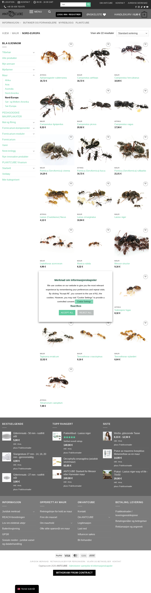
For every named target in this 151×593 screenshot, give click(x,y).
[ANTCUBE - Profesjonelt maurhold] (12, 14)
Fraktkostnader (24, 448)
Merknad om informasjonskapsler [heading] (75, 280)
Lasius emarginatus (86, 217)
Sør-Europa (10, 106)
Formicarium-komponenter (16, 128)
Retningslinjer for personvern (67, 562)
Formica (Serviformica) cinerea (55, 171)
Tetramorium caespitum (51, 403)
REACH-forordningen (13, 517)
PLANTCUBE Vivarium (14, 162)
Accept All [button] (67, 313)
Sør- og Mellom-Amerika (17, 102)
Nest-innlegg (9, 151)
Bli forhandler (85, 540)
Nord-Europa (11, 97)
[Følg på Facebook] (136, 7)
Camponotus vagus (123, 124)
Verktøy (6, 174)
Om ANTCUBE (106, 3)
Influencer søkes (86, 534)
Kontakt (120, 3)
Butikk (34, 20)
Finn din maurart (48, 517)
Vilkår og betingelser (99, 562)
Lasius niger (120, 217)
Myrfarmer (7, 69)
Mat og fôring (9, 122)
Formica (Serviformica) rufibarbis (130, 171)
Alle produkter (9, 58)
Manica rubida (84, 263)
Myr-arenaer (8, 63)
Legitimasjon (84, 523)
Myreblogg (66, 23)
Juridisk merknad (137, 3)
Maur (15, 33)
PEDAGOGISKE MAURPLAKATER (12, 114)
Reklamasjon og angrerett (128, 526)
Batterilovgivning (11, 528)
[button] (35, 11)
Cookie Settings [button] (84, 301)
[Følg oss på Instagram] (139, 7)
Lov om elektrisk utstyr (13, 523)
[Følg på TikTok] (142, 7)
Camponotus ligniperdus (51, 124)
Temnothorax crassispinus (89, 356)
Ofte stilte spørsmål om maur (55, 528)
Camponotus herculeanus (126, 78)
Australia (9, 89)
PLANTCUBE (82, 23)
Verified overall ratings (73, 441)
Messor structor (122, 263)
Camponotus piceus (86, 124)
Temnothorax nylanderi (125, 356)
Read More (75, 306)
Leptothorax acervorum (51, 263)
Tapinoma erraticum (49, 356)
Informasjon (10, 23)
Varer (5, 145)
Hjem (5, 33)
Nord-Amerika (12, 93)
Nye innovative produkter (15, 156)
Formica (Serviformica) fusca (91, 171)
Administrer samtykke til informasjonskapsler (91, 566)
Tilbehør (6, 52)
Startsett (6, 168)
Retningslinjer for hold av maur (56, 511)
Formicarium (8, 139)
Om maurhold (47, 523)
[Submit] (88, 4)
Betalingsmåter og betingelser (131, 521)
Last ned (82, 528)
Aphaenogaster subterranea (53, 78)
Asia (7, 84)
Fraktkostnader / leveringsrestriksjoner (126, 513)
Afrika (8, 80)
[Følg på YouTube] (147, 7)
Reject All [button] (85, 313)
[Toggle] (34, 52)
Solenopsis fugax (122, 310)
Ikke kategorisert (10, 179)
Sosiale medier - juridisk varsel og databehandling (18, 542)
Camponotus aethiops (87, 78)
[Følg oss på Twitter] (144, 7)
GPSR (5, 534)
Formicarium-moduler (13, 133)
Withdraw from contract (74, 572)
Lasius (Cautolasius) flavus (53, 217)
